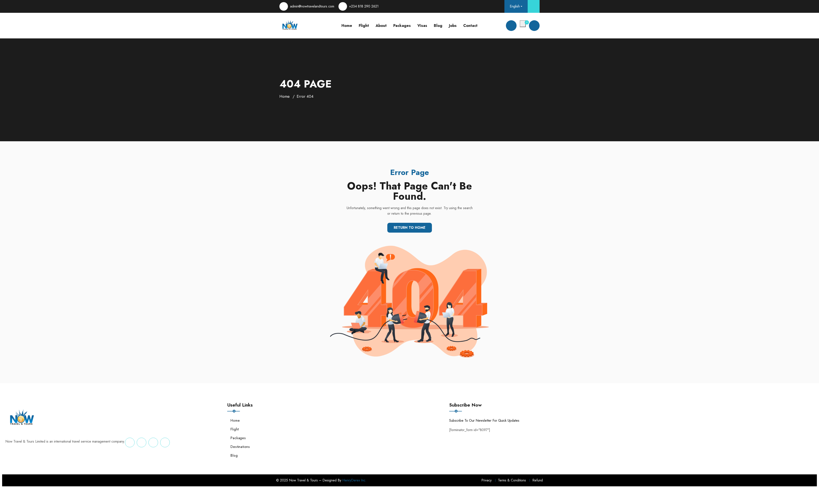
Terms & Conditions (512, 480)
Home (346, 25)
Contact (470, 25)
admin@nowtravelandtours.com (312, 6)
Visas (422, 25)
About (381, 25)
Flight (364, 25)
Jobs (453, 25)
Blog (438, 25)
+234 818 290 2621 (364, 6)
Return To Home (409, 227)
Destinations (240, 446)
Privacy (486, 480)
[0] (523, 23)
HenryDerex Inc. (354, 480)
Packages (402, 25)
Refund (537, 480)
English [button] (515, 6)
